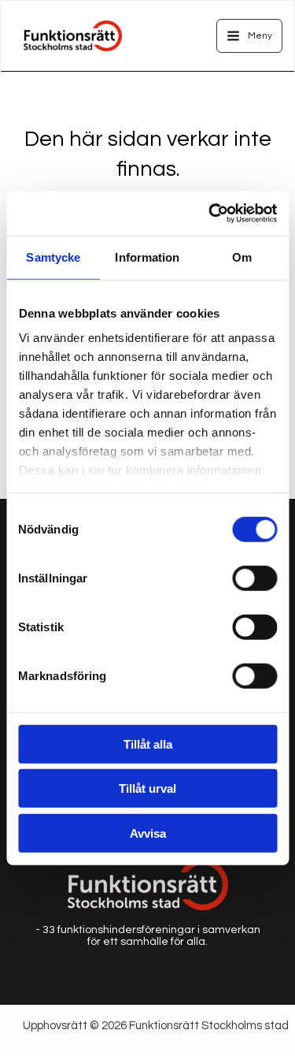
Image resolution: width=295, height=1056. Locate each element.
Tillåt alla (148, 743)
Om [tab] (242, 256)
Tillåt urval (147, 788)
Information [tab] (147, 256)
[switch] (254, 577)
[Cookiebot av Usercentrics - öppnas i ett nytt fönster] (210, 213)
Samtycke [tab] (53, 256)
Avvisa (148, 832)
